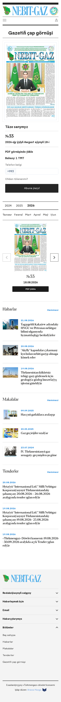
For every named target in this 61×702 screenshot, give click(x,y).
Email (6, 610)
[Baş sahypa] (25, 10)
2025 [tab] (19, 205)
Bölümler (8, 627)
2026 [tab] (30, 205)
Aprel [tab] (37, 214)
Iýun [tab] (53, 214)
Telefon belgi (13, 164)
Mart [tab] (28, 214)
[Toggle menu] (5, 20)
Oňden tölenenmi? (16, 179)
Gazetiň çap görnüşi (14, 662)
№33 (30, 276)
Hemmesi (52, 310)
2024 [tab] (8, 205)
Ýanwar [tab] (7, 214)
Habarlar (8, 641)
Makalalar (8, 648)
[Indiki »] (54, 257)
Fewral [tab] (18, 214)
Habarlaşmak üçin (13, 601)
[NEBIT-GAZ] (22, 578)
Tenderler (8, 655)
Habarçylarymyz (12, 619)
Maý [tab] (45, 214)
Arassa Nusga (34, 690)
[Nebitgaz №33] (30, 81)
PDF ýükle (31, 289)
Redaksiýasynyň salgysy (17, 593)
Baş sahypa (9, 635)
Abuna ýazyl (32, 188)
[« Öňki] (7, 257)
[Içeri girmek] (56, 20)
